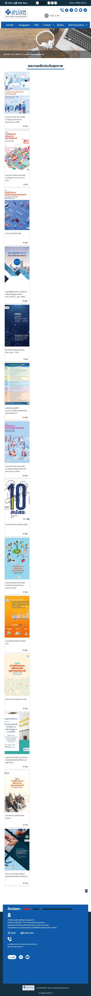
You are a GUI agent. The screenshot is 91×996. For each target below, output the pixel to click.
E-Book (47, 25)
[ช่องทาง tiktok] (85, 10)
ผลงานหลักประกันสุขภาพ (34, 54)
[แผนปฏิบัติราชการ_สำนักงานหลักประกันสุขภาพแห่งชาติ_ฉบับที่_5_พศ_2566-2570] (14, 250)
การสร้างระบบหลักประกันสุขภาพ (14, 816)
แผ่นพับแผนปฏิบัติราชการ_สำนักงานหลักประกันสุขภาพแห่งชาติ (16, 410)
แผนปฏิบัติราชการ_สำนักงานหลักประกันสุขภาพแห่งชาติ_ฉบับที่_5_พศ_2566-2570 (16, 295)
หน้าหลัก (10, 25)
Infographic (24, 25)
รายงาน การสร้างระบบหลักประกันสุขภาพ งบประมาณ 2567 (15, 178)
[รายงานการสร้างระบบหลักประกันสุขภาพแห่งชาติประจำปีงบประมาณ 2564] (14, 424)
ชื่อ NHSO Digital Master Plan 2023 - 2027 (15, 351)
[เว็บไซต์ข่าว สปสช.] (20, 3)
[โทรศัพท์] (62, 10)
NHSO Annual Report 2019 (16, 699)
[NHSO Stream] (15, 13)
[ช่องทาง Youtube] (76, 10)
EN (58, 15)
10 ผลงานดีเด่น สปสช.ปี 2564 (16, 524)
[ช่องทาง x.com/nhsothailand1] (71, 10)
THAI (52, 15)
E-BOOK (17, 54)
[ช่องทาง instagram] (80, 10)
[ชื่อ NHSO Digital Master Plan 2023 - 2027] (14, 308)
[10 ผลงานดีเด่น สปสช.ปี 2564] (14, 482)
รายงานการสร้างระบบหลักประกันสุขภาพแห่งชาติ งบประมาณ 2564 (15, 585)
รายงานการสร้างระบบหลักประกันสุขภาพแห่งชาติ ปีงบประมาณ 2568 (15, 119)
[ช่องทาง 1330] (12, 957)
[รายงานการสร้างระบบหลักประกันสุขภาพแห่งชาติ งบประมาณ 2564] (14, 541)
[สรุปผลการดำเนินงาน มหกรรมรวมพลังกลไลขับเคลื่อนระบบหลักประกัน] (14, 715)
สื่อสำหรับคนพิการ (76, 25)
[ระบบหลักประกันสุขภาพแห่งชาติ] (14, 599)
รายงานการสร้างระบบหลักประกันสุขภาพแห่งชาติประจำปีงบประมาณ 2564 (15, 469)
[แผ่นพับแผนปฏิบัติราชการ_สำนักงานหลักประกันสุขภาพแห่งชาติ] (14, 366)
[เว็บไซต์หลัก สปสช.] (9, 3)
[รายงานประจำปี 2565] (14, 191)
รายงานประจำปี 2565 (13, 233)
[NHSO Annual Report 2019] (14, 657)
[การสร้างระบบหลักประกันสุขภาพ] (14, 773)
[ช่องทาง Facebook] (66, 10)
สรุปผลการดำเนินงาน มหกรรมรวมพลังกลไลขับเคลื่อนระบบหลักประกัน (16, 760)
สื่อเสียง (60, 25)
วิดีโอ (36, 25)
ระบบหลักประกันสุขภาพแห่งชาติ (15, 642)
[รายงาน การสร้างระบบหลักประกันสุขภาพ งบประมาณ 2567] (14, 133)
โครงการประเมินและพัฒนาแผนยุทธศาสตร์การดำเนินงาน (16, 875)
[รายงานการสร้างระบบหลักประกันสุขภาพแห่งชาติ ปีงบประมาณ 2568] (14, 75)
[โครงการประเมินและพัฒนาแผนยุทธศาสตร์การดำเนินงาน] (14, 832)
